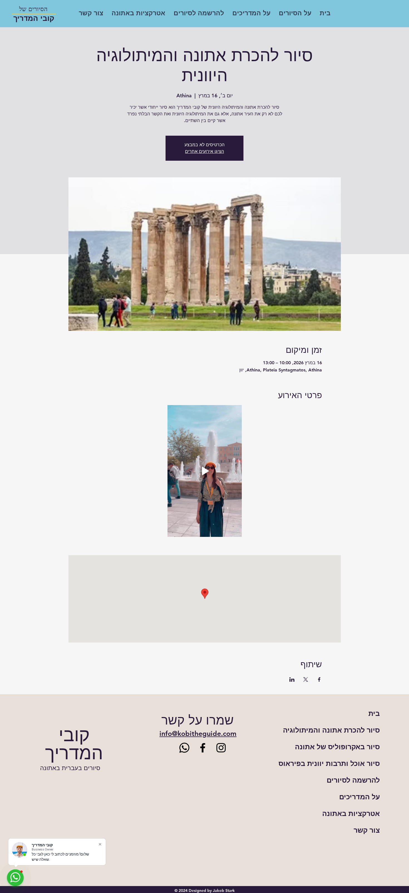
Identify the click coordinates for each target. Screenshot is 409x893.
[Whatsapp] (184, 747)
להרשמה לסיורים (353, 780)
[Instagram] (221, 747)
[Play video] (204, 471)
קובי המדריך (33, 18)
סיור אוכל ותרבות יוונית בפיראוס (341, 763)
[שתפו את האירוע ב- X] (305, 679)
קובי (74, 735)
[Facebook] (202, 747)
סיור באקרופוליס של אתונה (341, 747)
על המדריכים (359, 797)
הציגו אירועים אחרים (204, 151)
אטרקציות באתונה (351, 813)
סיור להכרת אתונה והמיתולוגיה (341, 730)
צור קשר (367, 830)
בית (374, 713)
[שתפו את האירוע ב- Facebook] (319, 679)
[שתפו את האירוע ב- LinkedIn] (292, 679)
